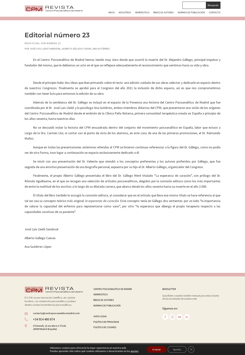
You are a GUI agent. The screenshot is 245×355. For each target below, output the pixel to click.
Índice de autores (163, 12)
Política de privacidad (106, 321)
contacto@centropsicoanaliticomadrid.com (56, 313)
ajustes (134, 351)
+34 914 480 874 (44, 319)
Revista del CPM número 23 (43, 43)
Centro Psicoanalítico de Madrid (112, 289)
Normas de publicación (191, 12)
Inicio (112, 12)
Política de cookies (104, 327)
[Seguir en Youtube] (179, 317)
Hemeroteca (142, 12)
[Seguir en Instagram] (172, 317)
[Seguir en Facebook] (165, 317)
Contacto (214, 12)
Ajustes (177, 349)
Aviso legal (100, 316)
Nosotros (125, 12)
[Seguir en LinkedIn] (187, 317)
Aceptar (156, 349)
